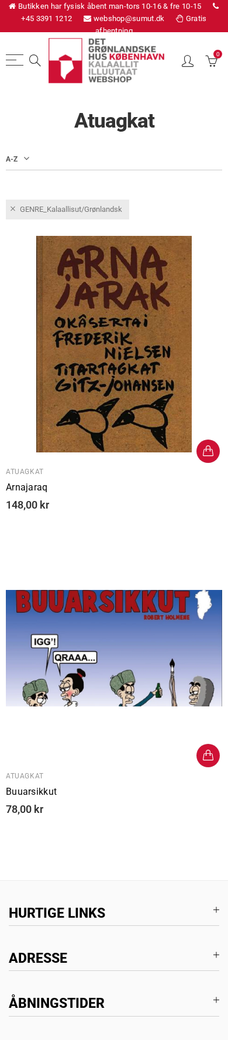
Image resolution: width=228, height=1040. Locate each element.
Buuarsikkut (31, 792)
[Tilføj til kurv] (208, 451)
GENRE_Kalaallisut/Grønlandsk (71, 209)
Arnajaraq (27, 487)
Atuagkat (25, 472)
